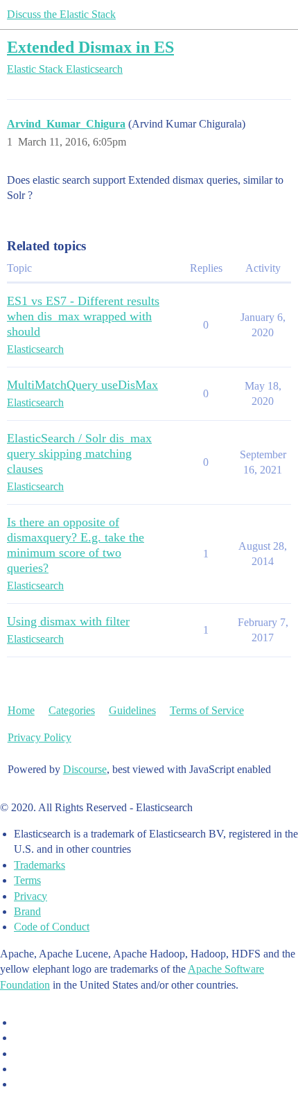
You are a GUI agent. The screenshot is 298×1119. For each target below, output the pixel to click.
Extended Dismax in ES (90, 46)
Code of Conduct (51, 926)
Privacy (30, 896)
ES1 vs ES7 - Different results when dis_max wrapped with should (83, 316)
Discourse (85, 769)
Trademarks (39, 865)
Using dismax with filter (68, 621)
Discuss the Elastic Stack (61, 14)
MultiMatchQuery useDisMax (82, 385)
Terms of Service (207, 710)
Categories (72, 710)
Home (21, 710)
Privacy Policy (39, 737)
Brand (27, 911)
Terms (27, 880)
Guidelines (132, 710)
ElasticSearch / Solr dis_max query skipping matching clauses (79, 453)
